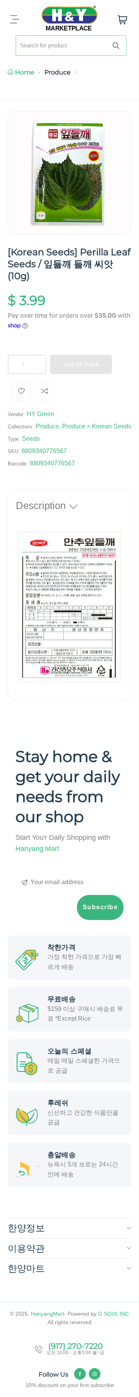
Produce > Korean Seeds (96, 426)
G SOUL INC (113, 1314)
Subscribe (100, 907)
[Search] (117, 45)
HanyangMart (47, 1314)
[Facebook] (80, 1374)
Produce (57, 72)
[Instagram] (94, 1374)
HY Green (40, 414)
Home (24, 72)
